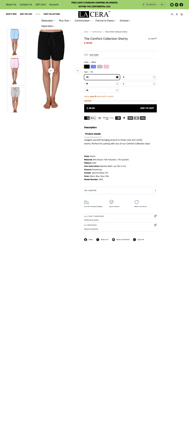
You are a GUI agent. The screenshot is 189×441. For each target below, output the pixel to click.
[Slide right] (77, 71)
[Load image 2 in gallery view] (16, 72)
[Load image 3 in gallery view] (16, 101)
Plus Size (64, 21)
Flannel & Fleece (105, 21)
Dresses (124, 21)
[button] (172, 14)
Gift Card (41, 5)
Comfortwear (82, 21)
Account (53, 5)
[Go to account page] (177, 14)
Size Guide (94, 54)
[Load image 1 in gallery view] (16, 42)
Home (86, 32)
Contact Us (26, 5)
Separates (47, 26)
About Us (11, 5)
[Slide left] (51, 71)
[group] (93, 134)
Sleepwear (47, 21)
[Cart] (181, 14)
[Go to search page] (172, 14)
